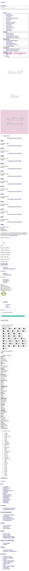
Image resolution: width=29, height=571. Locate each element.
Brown (6, 470)
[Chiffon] (3, 394)
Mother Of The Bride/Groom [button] (7, 540)
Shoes (4, 564)
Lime (6, 439)
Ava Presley (5, 486)
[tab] (15, 302)
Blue (6, 446)
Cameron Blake (6, 543)
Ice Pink (6, 453)
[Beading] (4, 388)
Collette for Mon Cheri (8, 490)
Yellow (6, 433)
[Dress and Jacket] (4, 366)
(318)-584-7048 (4, 263)
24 (5, 336)
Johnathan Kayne (7, 495)
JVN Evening (6, 527)
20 (15, 333)
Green (6, 437)
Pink (6, 454)
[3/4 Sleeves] (5, 418)
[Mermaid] (4, 413)
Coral (6, 464)
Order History (6, 280)
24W (18, 341)
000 (5, 328)
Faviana (5, 493)
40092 (2, 163)
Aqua (6, 440)
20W (5, 341)
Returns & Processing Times (9, 268)
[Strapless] (4, 426)
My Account (6, 279)
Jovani (14, 96)
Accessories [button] (3, 505)
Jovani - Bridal (6, 563)
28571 (2, 140)
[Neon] (2, 383)
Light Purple (7, 451)
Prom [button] (2, 483)
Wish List (5, 282)
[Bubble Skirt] (5, 369)
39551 (2, 194)
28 (15, 336)
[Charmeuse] (3, 393)
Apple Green (7, 436)
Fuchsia (6, 457)
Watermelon (7, 458)
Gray (6, 472)
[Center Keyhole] (5, 372)
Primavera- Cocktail (7, 556)
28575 (2, 209)
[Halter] (4, 406)
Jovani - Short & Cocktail (8, 518)
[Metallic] (2, 382)
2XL (5, 348)
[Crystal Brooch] (4, 391)
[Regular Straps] (4, 424)
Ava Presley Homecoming (14, 121)
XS (5, 346)
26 (10, 336)
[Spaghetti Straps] (4, 425)
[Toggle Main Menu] (1, 2)
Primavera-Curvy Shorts (8, 558)
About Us (5, 273)
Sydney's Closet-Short (8, 562)
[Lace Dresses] (4, 367)
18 (10, 333)
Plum (6, 460)
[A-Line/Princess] (4, 411)
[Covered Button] (4, 375)
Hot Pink (6, 455)
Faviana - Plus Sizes (7, 494)
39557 (2, 201)
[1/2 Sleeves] (5, 417)
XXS (25, 343)
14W (11, 338)
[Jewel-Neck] (4, 409)
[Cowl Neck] (4, 405)
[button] (4, 12)
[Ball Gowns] (4, 363)
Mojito (6, 434)
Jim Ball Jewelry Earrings (8, 509)
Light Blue (7, 443)
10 (14, 331)
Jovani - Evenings (7, 525)
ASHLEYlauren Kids (8, 549)
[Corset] (5, 373)
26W (25, 341)
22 (20, 333)
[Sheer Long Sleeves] (5, 420)
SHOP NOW (3, 5)
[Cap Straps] (4, 423)
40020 (2, 156)
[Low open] (4, 379)
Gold (6, 468)
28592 (2, 224)
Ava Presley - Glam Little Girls (9, 551)
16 (5, 333)
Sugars (4, 559)
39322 (2, 186)
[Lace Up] (4, 377)
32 (5, 338)
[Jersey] (3, 397)
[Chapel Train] (3, 401)
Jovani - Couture (6, 535)
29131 (2, 171)
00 (11, 328)
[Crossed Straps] (4, 376)
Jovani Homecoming (7, 517)
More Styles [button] (3, 553)
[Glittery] (2, 381)
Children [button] (3, 547)
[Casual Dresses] (6, 360)
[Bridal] (6, 357)
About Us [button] (5, 301)
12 (19, 331)
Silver (6, 474)
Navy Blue (7, 447)
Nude (6, 467)
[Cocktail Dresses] (6, 361)
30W (12, 343)
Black (6, 471)
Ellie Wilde (5, 491)
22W (12, 341)
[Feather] (3, 395)
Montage (5, 544)
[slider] (26, 316)
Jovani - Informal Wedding (9, 566)
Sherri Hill (14, 72)
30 (20, 336)
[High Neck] (4, 407)
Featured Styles (6, 135)
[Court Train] (3, 403)
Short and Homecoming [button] (6, 512)
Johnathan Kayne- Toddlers (9, 537)
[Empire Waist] (4, 412)
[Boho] (4, 364)
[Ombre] (2, 385)
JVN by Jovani (6, 498)
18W (23, 338)
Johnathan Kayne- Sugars (8, 536)
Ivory (6, 465)
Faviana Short (6, 516)
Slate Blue (7, 444)
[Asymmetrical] (3, 400)
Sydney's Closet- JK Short (8, 560)
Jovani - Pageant (6, 533)
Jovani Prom (6, 497)
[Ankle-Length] (3, 399)
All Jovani (5, 489)
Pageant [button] (2, 531)
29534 (2, 178)
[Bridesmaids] (6, 358)
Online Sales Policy (7, 274)
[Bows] (4, 389)
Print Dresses (6, 567)
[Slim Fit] (4, 414)
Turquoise (7, 441)
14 (24, 331)
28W (5, 343)
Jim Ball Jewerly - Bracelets (9, 508)
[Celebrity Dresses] (5, 370)
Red (5, 461)
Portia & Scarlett (6, 500)
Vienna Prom (6, 502)
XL (25, 346)
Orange (6, 462)
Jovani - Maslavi (6, 528)
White (6, 475)
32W (18, 343)
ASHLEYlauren (6, 487)
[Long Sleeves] (5, 419)
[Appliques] (4, 387)
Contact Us (5, 267)
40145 (2, 148)
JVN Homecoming (7, 520)
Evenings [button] (3, 522)
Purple (6, 448)
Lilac (6, 450)
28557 (2, 217)
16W (17, 338)
